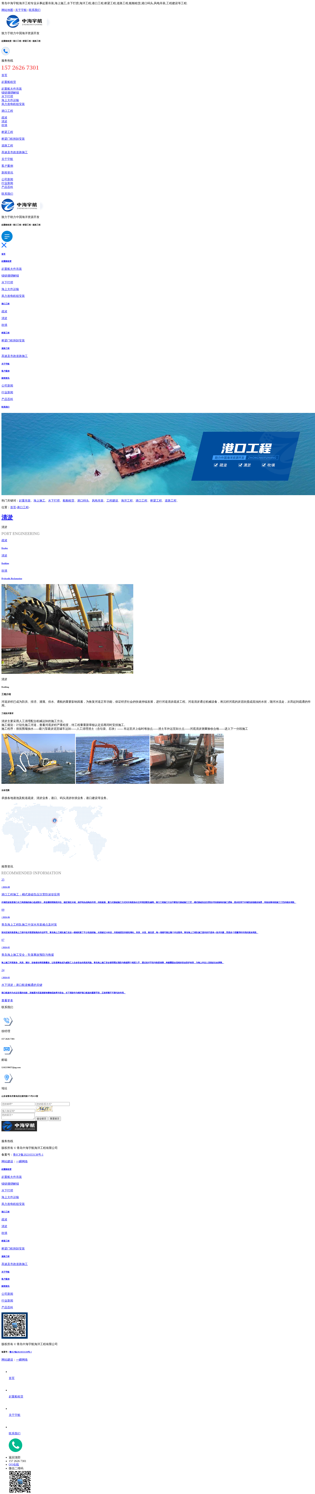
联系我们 (34, 10)
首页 (4, 75)
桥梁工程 (7, 132)
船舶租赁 (68, 500)
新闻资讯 (7, 172)
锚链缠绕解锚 (10, 92)
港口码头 (83, 500)
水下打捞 (7, 96)
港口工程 (7, 110)
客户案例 (7, 165)
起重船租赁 (8, 81)
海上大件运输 (10, 100)
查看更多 (7, 1000)
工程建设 (112, 500)
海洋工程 (127, 500)
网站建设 (7, 1161)
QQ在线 (14, 1464)
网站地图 (7, 10)
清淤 (4, 121)
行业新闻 (7, 183)
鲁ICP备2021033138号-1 (28, 1154)
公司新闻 (7, 179)
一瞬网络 (22, 1161)
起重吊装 (25, 500)
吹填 (4, 125)
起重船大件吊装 (11, 88)
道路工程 (7, 145)
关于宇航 (21, 10)
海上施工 (39, 500)
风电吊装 (98, 500)
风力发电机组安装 (13, 104)
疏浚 (4, 117)
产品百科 (7, 187)
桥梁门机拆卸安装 (13, 138)
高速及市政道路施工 (14, 152)
